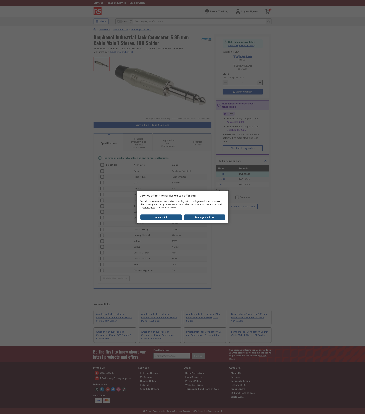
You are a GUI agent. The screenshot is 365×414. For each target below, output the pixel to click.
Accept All (161, 217)
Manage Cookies (204, 217)
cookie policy (149, 207)
